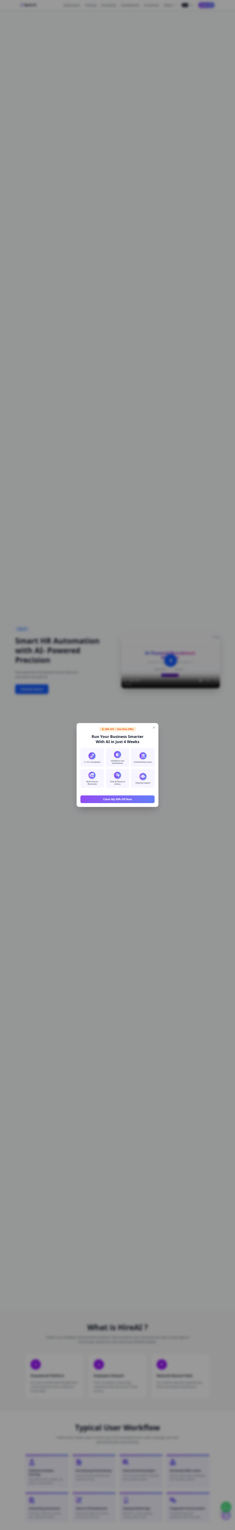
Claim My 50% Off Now (117, 799)
